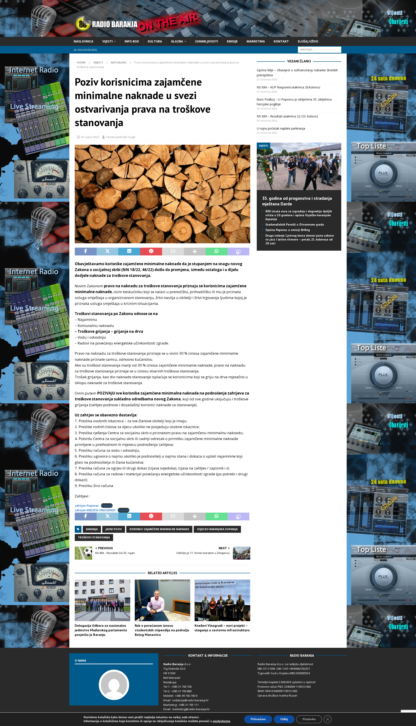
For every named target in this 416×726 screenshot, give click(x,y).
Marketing (256, 41)
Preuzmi (107, 505)
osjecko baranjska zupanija (217, 529)
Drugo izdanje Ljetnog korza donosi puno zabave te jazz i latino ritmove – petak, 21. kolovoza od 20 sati (299, 239)
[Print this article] (195, 251)
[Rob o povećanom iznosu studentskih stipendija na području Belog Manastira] (162, 600)
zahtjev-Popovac (87, 505)
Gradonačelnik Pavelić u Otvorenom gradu (294, 224)
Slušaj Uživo (308, 41)
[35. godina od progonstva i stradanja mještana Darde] (299, 187)
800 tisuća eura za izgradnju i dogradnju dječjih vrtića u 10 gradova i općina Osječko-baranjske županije (298, 215)
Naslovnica (83, 41)
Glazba (177, 41)
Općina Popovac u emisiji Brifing (287, 230)
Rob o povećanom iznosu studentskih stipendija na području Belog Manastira (162, 630)
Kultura (155, 41)
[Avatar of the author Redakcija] (114, 695)
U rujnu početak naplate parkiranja (281, 128)
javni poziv (114, 529)
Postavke (309, 719)
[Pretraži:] (319, 49)
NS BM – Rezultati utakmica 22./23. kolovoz (287, 116)
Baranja (92, 529)
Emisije (232, 41)
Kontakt (281, 41)
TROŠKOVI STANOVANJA (94, 537)
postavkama (221, 721)
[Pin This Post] (151, 251)
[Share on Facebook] (86, 251)
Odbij (284, 719)
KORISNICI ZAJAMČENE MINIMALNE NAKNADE (159, 529)
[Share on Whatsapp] (217, 251)
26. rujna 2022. (90, 137)
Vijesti (107, 41)
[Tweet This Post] (108, 251)
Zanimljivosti (206, 41)
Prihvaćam (258, 719)
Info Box (132, 41)
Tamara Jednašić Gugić (120, 137)
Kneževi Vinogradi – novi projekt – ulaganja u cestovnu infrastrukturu (222, 627)
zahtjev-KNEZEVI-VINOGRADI (95, 510)
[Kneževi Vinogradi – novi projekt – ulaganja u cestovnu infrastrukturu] (222, 600)
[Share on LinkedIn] (129, 251)
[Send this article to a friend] (173, 251)
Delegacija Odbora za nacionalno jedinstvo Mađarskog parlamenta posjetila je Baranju (101, 630)
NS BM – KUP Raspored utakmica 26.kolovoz (288, 87)
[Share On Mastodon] (238, 251)
